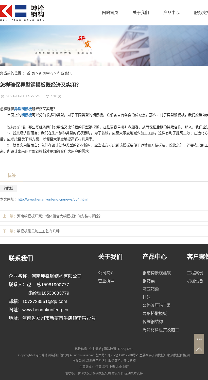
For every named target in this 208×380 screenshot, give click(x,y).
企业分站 (95, 349)
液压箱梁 (151, 289)
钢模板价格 (178, 355)
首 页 (31, 73)
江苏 (98, 367)
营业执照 (106, 281)
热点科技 (130, 360)
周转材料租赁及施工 (161, 330)
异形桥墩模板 (155, 313)
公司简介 (106, 273)
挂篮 (147, 297)
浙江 (126, 367)
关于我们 (141, 12)
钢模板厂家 (162, 355)
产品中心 (171, 12)
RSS (121, 349)
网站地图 (110, 349)
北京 (119, 367)
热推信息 (81, 349)
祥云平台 (118, 373)
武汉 (105, 367)
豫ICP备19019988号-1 (123, 355)
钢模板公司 (103, 373)
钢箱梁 (149, 281)
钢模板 (8, 188)
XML (130, 349)
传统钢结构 (153, 322)
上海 (112, 367)
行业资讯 (64, 73)
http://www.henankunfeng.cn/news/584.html (53, 199)
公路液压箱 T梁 (156, 305)
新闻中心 (46, 73)
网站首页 (110, 12)
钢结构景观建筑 (157, 273)
